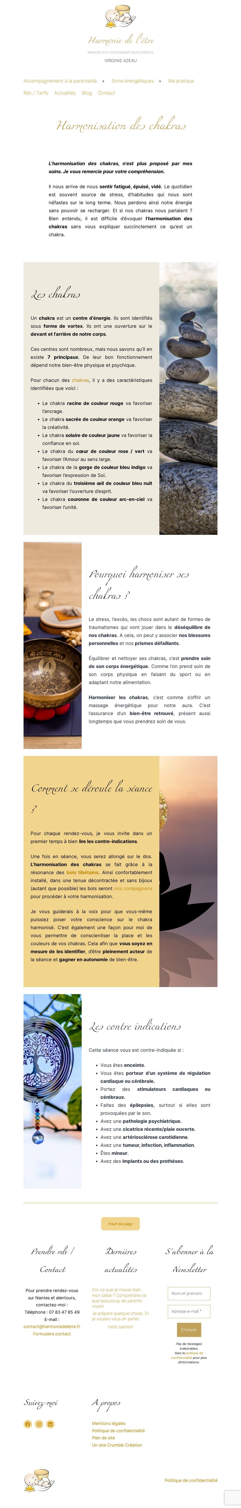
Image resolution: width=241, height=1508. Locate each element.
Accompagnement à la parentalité (60, 81)
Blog (87, 93)
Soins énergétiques (133, 81)
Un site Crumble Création (117, 1445)
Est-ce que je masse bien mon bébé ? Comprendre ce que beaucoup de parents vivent (119, 1298)
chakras (80, 380)
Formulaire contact (52, 1333)
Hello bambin (120, 1326)
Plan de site (103, 1437)
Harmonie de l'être (120, 42)
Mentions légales (108, 1423)
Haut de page (120, 1223)
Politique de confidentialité (118, 1430)
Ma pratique (181, 81)
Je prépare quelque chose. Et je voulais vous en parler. (120, 1316)
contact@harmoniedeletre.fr (52, 1326)
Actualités (65, 93)
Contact (106, 93)
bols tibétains (83, 872)
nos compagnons (133, 888)
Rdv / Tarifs (36, 93)
